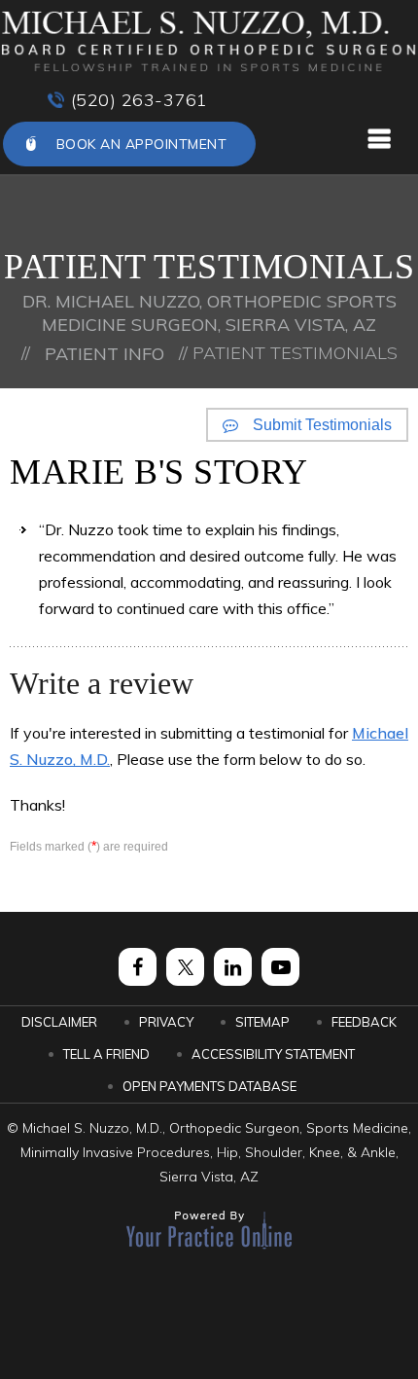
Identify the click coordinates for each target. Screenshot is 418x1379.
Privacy (166, 1022)
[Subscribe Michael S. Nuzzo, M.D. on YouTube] (280, 967)
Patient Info (104, 354)
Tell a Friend (106, 1054)
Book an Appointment (141, 144)
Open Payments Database (209, 1086)
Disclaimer (59, 1022)
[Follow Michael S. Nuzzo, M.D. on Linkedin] (233, 967)
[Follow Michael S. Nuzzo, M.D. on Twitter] (185, 967)
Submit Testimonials (322, 425)
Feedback (364, 1022)
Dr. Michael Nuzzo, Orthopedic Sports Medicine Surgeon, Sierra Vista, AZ (209, 313)
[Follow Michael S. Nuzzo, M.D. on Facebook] (138, 967)
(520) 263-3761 (139, 100)
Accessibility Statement (273, 1054)
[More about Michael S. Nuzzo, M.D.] (209, 42)
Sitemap (262, 1022)
